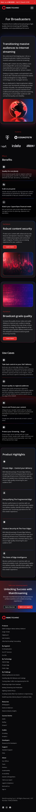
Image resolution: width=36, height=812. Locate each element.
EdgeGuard (5, 635)
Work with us (6, 786)
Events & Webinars (7, 708)
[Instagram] (7, 807)
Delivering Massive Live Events (11, 675)
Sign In (4, 789)
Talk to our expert (7, 780)
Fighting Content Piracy (8, 690)
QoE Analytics (6, 638)
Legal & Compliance (7, 783)
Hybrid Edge (5, 662)
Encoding (4, 733)
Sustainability (6, 770)
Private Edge (5, 665)
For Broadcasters (7, 649)
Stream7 (4, 725)
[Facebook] (10, 807)
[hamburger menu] (32, 8)
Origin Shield (6, 632)
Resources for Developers (9, 743)
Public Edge (5, 668)
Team (3, 764)
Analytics (4, 736)
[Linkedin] (3, 807)
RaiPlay (4, 722)
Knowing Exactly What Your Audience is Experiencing (17, 694)
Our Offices (5, 761)
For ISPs (4, 655)
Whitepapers (5, 704)
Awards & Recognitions (8, 777)
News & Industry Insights (9, 711)
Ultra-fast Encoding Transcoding (11, 641)
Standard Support (7, 750)
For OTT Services (7, 652)
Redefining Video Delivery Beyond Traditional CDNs (17, 697)
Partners (4, 767)
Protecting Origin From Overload (11, 684)
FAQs (3, 753)
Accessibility (5, 773)
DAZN (3, 719)
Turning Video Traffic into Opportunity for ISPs (15, 681)
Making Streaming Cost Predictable (12, 687)
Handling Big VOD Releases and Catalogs (14, 678)
